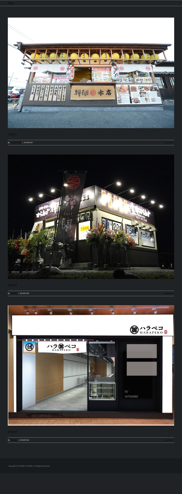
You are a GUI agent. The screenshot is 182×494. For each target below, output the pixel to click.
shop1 (12, 134)
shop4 (12, 432)
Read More (168, 142)
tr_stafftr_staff (15, 142)
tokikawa (13, 293)
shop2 (12, 285)
